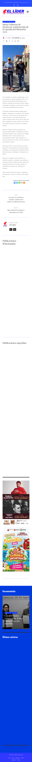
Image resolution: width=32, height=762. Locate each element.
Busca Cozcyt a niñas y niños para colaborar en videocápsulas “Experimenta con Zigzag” (15, 410)
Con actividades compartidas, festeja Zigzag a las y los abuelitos (16, 269)
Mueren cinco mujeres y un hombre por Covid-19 (16, 432)
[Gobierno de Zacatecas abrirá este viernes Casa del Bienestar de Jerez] (13, 325)
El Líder (8, 38)
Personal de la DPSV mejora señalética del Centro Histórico (16, 369)
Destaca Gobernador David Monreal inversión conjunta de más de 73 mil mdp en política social (15, 313)
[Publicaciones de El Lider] (3, 666)
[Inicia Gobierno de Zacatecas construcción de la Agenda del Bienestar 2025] (16, 68)
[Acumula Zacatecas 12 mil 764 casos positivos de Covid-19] (13, 464)
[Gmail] (22, 183)
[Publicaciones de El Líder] (4, 38)
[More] (24, 183)
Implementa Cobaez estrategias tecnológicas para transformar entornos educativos (16, 291)
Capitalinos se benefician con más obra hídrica (15, 390)
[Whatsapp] (19, 183)
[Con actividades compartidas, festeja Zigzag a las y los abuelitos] (13, 260)
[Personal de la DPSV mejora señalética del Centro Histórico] (13, 359)
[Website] (14, 229)
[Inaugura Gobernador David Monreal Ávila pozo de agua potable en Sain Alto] (13, 443)
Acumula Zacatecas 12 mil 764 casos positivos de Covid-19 (15, 474)
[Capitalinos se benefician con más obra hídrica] (13, 381)
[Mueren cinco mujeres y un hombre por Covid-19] (13, 422)
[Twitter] (17, 183)
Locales (12, 21)
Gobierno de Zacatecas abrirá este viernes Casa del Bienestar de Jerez (16, 334)
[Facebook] (14, 5)
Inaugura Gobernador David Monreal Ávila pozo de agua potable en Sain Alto (15, 452)
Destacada (6, 21)
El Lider (7, 666)
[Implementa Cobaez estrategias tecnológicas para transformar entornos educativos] (13, 281)
